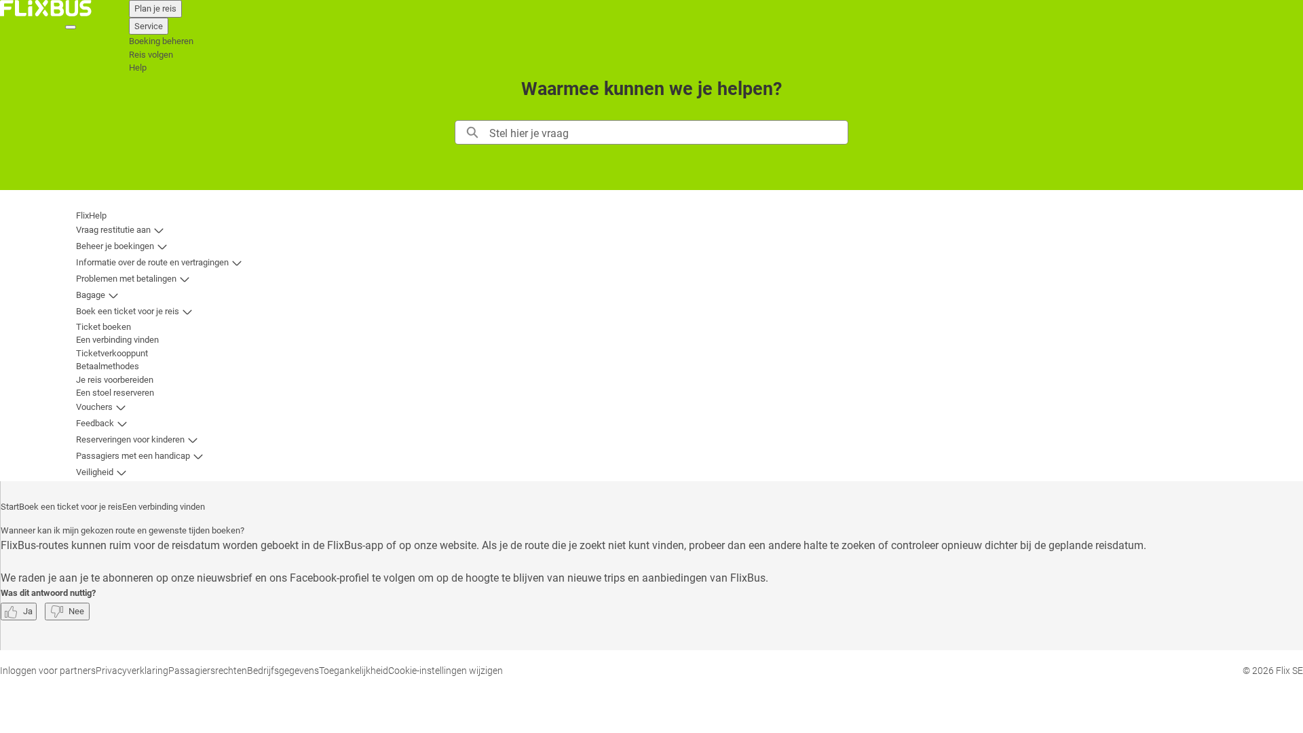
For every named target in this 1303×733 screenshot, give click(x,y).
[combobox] (668, 132)
